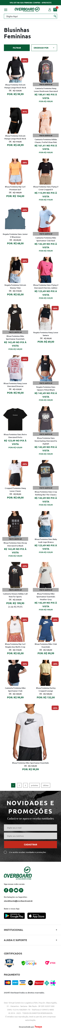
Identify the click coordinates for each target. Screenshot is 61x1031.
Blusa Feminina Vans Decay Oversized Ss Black (15, 544)
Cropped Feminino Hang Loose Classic (15, 489)
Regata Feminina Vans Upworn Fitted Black (45, 388)
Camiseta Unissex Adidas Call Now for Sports (15, 595)
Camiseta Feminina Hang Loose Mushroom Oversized (46, 90)
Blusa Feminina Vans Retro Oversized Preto (15, 436)
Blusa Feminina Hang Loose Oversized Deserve (15, 385)
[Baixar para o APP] (15, 916)
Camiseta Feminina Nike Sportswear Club (15, 689)
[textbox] (30, 16)
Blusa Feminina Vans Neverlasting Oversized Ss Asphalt (46, 441)
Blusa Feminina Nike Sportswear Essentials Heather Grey (45, 596)
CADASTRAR (30, 844)
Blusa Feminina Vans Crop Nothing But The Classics (46, 493)
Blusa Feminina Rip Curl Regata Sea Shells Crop (15, 645)
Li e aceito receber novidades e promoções (27, 852)
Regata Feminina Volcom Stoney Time (15, 286)
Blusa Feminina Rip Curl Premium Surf (15, 188)
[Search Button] (55, 16)
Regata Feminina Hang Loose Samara (45, 334)
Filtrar (17, 47)
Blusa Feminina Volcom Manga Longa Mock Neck (15, 86)
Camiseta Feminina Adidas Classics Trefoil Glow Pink (46, 141)
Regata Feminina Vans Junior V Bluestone (15, 235)
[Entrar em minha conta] (49, 9)
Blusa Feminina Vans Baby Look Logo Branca (46, 540)
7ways (38, 1026)
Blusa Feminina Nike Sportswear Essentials (15, 337)
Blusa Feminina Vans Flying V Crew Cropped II (45, 188)
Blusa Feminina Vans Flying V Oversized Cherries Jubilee (45, 286)
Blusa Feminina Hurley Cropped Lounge (46, 689)
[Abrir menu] (5, 9)
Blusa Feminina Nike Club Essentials (46, 645)
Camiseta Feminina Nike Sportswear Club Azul (46, 239)
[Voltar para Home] (27, 8)
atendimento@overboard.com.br (18, 901)
